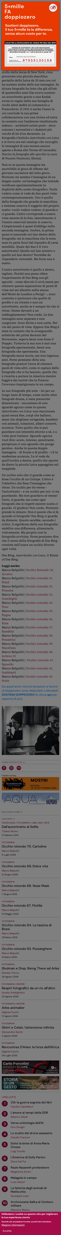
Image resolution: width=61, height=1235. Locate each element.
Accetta (7, 1230)
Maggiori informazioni (13, 1225)
